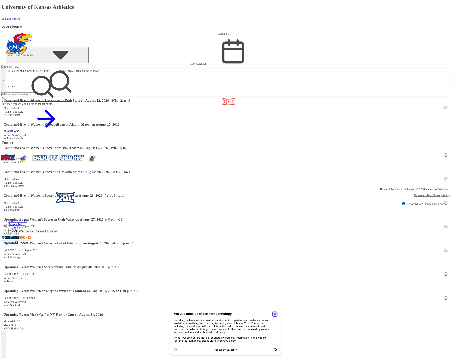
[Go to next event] (3, 345)
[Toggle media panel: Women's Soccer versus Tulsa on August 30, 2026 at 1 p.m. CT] (445, 274)
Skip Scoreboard (10, 18)
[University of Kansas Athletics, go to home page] (19, 39)
